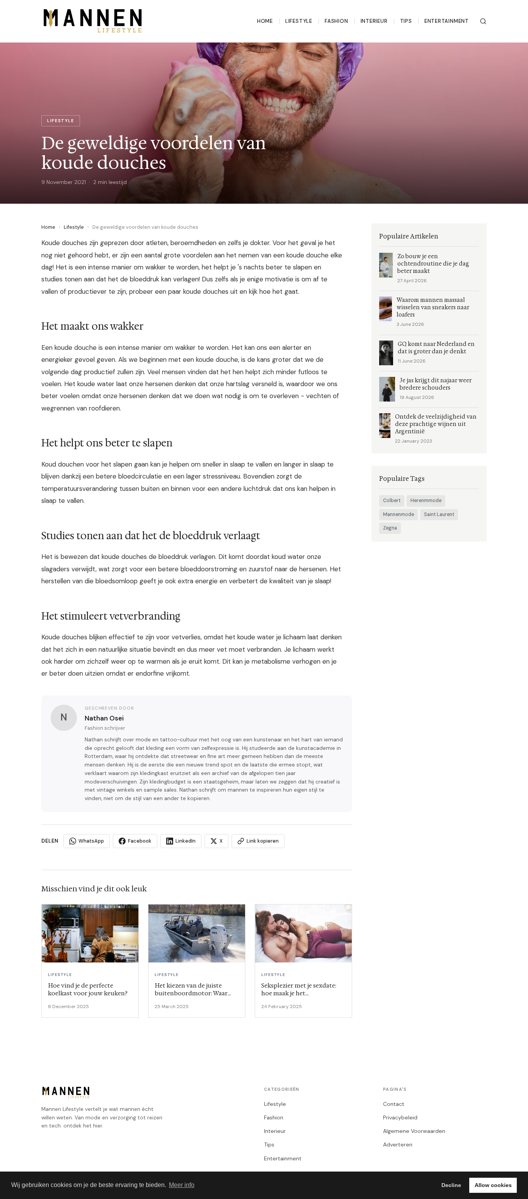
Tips (406, 21)
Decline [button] (451, 1185)
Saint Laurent (439, 514)
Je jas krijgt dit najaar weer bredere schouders (436, 384)
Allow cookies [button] (493, 1185)
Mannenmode (398, 514)
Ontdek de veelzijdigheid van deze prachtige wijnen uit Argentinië (436, 424)
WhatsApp (91, 841)
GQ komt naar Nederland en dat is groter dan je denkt (436, 348)
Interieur (374, 21)
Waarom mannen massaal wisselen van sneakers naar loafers (433, 307)
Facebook (140, 841)
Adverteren (397, 1144)
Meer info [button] (181, 1185)
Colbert (391, 500)
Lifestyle (298, 21)
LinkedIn (185, 841)
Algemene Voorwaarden (414, 1130)
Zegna (390, 528)
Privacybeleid (400, 1117)
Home (265, 21)
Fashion (336, 21)
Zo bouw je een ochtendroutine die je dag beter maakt (433, 264)
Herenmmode (425, 500)
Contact (393, 1103)
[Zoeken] (483, 21)
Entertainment (446, 21)
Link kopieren (263, 841)
